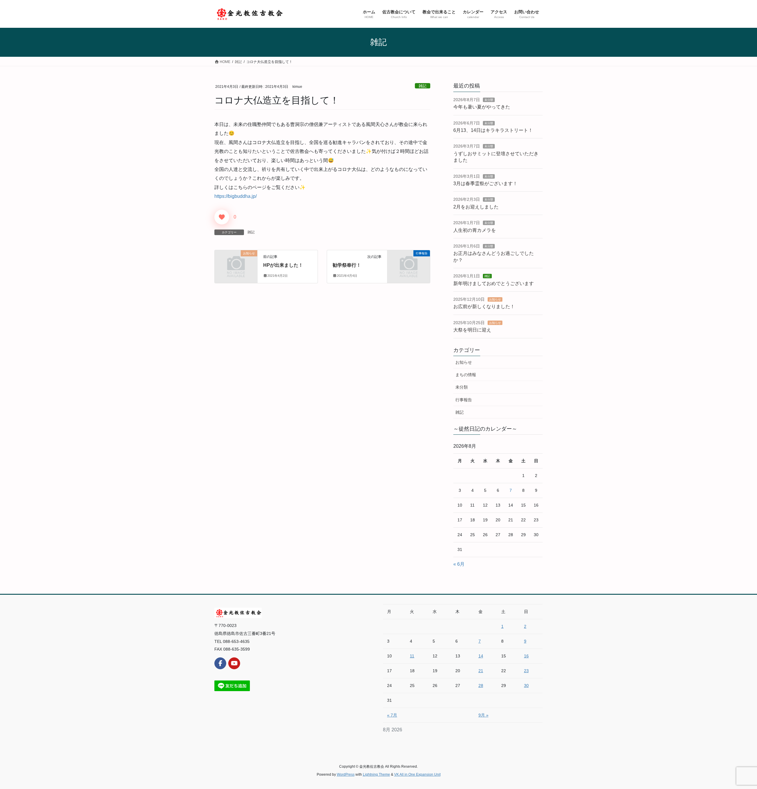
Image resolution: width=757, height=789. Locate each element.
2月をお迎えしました (476, 206)
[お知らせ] (236, 262)
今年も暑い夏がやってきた (481, 106)
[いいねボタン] (221, 217)
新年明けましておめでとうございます (493, 283)
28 (480, 685)
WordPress (346, 774)
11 (412, 656)
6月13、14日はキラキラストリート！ (493, 130)
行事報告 (463, 399)
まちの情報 (465, 374)
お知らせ (495, 299)
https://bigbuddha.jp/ (235, 196)
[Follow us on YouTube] (234, 663)
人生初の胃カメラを (474, 230)
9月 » (483, 715)
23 (526, 670)
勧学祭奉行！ (347, 265)
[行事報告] (408, 262)
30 (526, 685)
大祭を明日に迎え (472, 329)
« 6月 (459, 564)
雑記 (422, 86)
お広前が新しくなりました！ (484, 306)
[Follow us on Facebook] (220, 663)
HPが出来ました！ (283, 265)
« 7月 (392, 715)
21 (480, 670)
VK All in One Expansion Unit (417, 774)
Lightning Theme (376, 774)
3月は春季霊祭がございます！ (485, 183)
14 (480, 656)
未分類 (488, 99)
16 (526, 656)
